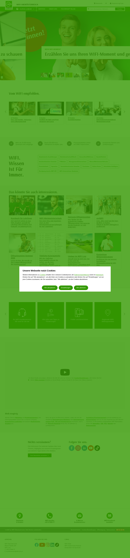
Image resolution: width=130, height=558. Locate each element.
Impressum (99, 275)
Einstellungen (65, 288)
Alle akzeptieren (49, 288)
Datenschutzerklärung (81, 275)
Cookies (42, 275)
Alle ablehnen (81, 288)
